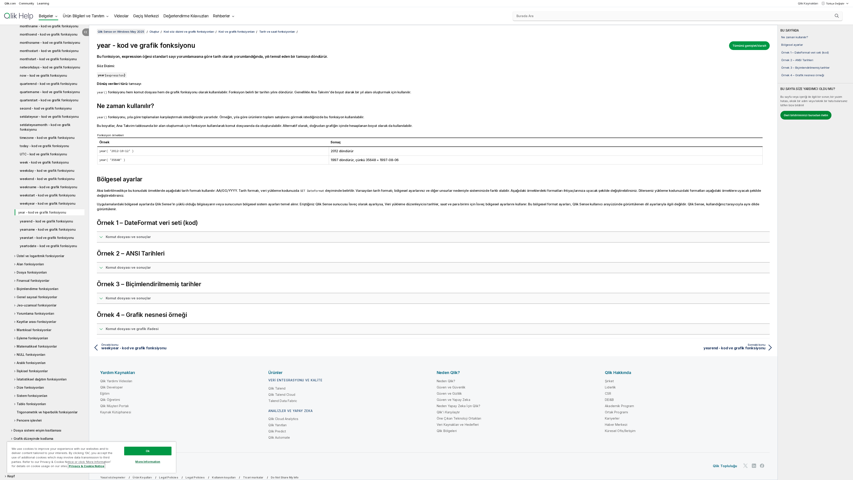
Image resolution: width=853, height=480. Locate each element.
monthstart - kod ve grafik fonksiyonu (48, 59)
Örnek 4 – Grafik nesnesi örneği (802, 75)
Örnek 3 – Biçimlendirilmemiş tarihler (805, 67)
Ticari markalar (253, 477)
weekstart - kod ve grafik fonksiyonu (48, 195)
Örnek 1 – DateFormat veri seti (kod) (805, 52)
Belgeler (46, 16)
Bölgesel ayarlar (792, 44)
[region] (91, 457)
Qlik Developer (111, 387)
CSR (608, 393)
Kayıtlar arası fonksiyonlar (36, 322)
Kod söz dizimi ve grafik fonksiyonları (189, 31)
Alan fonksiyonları (30, 264)
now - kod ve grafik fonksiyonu (43, 75)
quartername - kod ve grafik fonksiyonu (50, 92)
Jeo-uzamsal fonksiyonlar (36, 305)
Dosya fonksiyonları (32, 272)
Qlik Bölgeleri (447, 431)
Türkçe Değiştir (835, 3)
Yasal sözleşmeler (112, 477)
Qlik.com (10, 3)
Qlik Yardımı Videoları (116, 381)
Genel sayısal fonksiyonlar (37, 297)
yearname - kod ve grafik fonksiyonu (48, 229)
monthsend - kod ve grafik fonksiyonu (49, 34)
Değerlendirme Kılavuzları (186, 16)
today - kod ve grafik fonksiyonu (44, 146)
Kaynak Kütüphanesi (115, 412)
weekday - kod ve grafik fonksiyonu (47, 170)
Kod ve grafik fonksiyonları (237, 31)
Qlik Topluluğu (725, 466)
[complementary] (815, 252)
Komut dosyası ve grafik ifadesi (132, 329)
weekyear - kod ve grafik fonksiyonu (47, 203)
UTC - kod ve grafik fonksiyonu (43, 154)
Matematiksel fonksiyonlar (37, 346)
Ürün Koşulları (142, 477)
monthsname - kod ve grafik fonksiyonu (50, 42)
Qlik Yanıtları (277, 425)
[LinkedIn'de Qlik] (754, 465)
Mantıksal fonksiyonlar (34, 330)
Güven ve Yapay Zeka (453, 400)
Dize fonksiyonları (30, 387)
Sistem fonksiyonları (32, 396)
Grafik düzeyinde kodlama (33, 438)
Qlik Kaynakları (808, 3)
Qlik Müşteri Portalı (114, 406)
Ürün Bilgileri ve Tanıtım (83, 16)
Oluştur (154, 31)
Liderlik (610, 387)
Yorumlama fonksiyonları (35, 313)
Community (26, 3)
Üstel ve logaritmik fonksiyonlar (40, 256)
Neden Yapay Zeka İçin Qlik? (458, 406)
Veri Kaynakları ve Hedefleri (458, 424)
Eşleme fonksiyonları (32, 338)
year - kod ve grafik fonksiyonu (42, 212)
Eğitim (105, 393)
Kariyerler (612, 418)
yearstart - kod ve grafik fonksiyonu (47, 238)
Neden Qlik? (446, 381)
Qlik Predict (277, 431)
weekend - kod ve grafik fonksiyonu (47, 179)
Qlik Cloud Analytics (283, 419)
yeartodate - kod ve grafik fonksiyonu (48, 246)
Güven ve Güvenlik (451, 387)
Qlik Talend (276, 388)
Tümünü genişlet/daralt (749, 45)
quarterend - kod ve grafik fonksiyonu (48, 84)
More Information (147, 461)
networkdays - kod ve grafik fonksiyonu (50, 67)
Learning (43, 3)
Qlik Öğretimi (110, 400)
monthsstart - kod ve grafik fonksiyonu (49, 51)
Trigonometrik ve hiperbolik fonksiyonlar (47, 412)
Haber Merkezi (616, 424)
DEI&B (609, 400)
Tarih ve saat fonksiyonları (277, 31)
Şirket (609, 381)
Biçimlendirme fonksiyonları (37, 289)
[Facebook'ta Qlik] (762, 465)
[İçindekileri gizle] (85, 32)
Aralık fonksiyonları (31, 363)
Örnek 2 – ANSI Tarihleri (797, 60)
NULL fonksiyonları (31, 354)
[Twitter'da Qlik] (745, 465)
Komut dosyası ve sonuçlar (128, 237)
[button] (836, 16)
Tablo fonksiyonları (31, 404)
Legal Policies (168, 477)
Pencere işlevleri (29, 420)
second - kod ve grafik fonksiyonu (46, 108)
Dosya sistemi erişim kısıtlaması (37, 430)
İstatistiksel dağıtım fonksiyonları (41, 379)
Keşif (11, 476)
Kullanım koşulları (223, 477)
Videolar (121, 16)
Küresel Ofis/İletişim (620, 431)
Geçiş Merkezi (146, 16)
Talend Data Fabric (282, 401)
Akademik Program (619, 406)
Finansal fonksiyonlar (33, 280)
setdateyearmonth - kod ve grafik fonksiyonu (45, 127)
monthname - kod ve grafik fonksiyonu (49, 26)
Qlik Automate (279, 437)
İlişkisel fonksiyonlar (32, 371)
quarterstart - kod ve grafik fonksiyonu (49, 100)
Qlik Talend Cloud (281, 394)
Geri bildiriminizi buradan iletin (806, 115)
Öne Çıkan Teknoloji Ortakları (459, 418)
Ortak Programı (616, 412)
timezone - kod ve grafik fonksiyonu (47, 138)
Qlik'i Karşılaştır (448, 412)
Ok (148, 451)
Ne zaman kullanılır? (794, 37)
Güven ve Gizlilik (449, 393)
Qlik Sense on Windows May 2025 (121, 31)
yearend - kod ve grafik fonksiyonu (46, 221)
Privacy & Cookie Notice (86, 466)
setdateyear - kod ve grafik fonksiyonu (49, 116)
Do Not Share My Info (285, 477)
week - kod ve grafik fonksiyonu (44, 162)
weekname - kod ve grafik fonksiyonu (48, 187)
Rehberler (221, 16)
